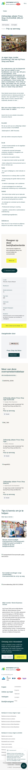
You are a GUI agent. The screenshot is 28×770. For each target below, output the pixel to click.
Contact (16, 697)
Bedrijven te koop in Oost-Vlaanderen (10, 726)
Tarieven (17, 693)
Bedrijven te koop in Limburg (8, 718)
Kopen (5, 11)
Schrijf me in (20, 657)
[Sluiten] (25, 750)
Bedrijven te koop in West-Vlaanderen (10, 724)
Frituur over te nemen (6, 744)
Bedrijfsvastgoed (7, 702)
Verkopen (4, 697)
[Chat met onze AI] (24, 766)
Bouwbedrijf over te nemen (7, 741)
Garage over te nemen (6, 746)
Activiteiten (17, 686)
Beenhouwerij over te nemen (8, 738)
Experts (16, 690)
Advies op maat (7, 692)
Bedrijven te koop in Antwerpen (8, 716)
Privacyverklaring (7, 762)
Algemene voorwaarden (18, 762)
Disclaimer (17, 764)
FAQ (15, 701)
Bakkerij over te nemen (6, 736)
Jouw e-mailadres (8, 657)
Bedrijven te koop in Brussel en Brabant (10, 721)
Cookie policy (11, 764)
